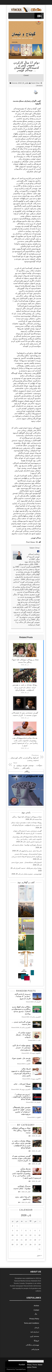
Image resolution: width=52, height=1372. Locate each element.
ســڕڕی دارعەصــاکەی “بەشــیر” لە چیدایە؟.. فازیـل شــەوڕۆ (23, 996)
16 (12, 1235)
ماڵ (36, 1314)
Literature (39, 85)
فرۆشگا (36, 1341)
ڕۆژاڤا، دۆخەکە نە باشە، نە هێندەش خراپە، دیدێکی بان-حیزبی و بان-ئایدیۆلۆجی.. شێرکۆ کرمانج (24, 687)
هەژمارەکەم (35, 1349)
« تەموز (39, 1255)
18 (35, 1240)
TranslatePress (20, 1369)
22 (17, 1240)
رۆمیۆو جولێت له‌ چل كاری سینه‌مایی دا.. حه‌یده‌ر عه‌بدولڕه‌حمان (21, 1047)
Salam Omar (35, 83)
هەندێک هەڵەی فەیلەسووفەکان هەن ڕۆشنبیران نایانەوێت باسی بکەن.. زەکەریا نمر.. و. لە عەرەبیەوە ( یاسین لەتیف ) (27, 839)
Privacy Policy (34, 1319)
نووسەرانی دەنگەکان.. (32, 1345)
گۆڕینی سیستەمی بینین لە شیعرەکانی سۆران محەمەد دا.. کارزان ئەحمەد (21, 1158)
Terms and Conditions (31, 1323)
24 (39, 1244)
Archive (36, 1306)
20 (26, 1240)
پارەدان (36, 1327)
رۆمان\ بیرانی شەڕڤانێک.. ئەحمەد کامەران (29, 868)
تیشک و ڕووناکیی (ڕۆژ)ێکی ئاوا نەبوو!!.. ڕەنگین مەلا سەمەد (21, 1130)
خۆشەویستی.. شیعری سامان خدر (31, 874)
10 (39, 1235)
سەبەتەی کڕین (34, 1336)
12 (30, 1235)
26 (30, 1244)
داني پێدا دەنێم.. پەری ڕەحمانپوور (31, 851)
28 (21, 1244)
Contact (36, 1310)
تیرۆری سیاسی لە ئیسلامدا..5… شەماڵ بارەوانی (23, 1035)
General (14, 83)
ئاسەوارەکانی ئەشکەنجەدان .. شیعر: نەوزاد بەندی (26, 862)
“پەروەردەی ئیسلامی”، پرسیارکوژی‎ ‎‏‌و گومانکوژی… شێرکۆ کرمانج (21, 1097)
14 (21, 1235)
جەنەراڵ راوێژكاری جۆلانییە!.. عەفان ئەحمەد (28, 845)
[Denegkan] (26, 11)
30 (12, 1244)
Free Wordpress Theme (29, 1367)
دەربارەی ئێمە (34, 1332)
